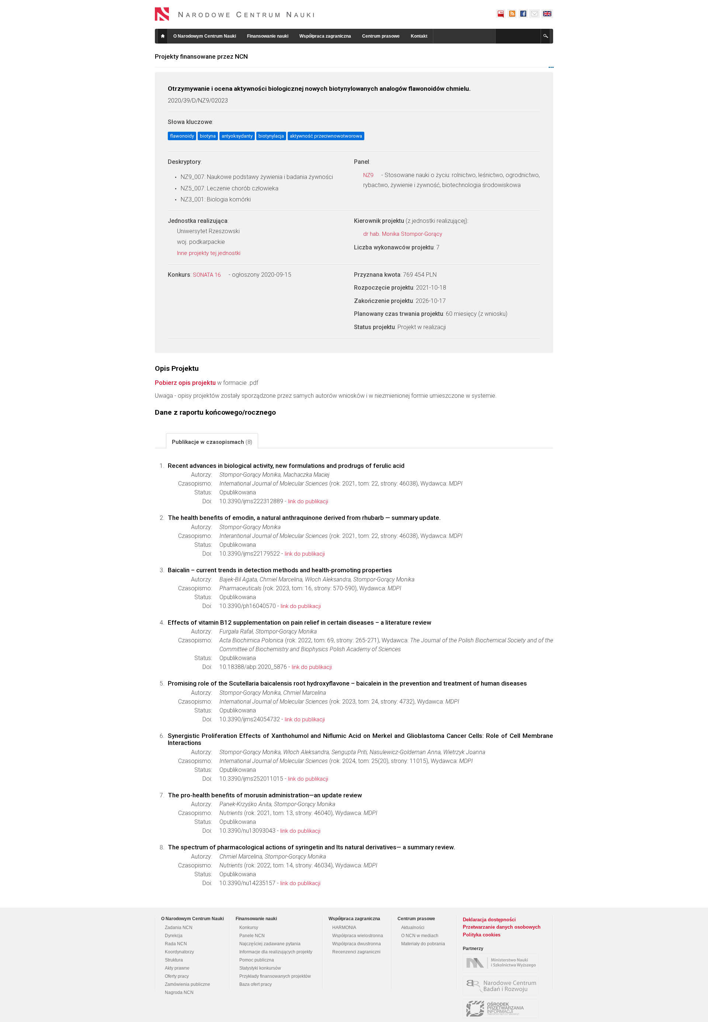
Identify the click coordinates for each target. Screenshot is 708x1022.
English (547, 13)
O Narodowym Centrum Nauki (204, 36)
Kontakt (419, 36)
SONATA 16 (207, 275)
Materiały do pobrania (423, 944)
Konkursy (248, 927)
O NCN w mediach (419, 935)
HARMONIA (344, 927)
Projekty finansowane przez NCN (201, 56)
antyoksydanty (237, 136)
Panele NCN (252, 935)
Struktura (174, 960)
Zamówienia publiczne (187, 984)
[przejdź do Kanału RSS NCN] (512, 13)
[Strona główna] (234, 14)
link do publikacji (308, 501)
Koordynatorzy (179, 952)
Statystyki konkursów (260, 968)
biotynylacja (271, 136)
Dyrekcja (174, 935)
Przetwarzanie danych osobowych (502, 927)
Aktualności (412, 927)
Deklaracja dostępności (489, 919)
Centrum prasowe (381, 36)
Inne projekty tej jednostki (209, 253)
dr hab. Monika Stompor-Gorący (403, 234)
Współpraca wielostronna (357, 935)
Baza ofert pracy (255, 984)
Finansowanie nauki (267, 36)
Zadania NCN (178, 927)
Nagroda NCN (179, 992)
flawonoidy (182, 136)
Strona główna (162, 36)
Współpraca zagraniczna (325, 36)
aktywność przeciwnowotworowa (326, 136)
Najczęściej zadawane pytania (270, 944)
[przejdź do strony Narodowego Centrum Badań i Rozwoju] (502, 985)
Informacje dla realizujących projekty (275, 952)
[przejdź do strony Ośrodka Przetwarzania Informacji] (502, 1008)
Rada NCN (176, 944)
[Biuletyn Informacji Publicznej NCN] (501, 13)
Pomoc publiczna (256, 960)
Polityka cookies (481, 935)
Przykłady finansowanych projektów (275, 976)
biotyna (208, 136)
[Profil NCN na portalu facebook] (523, 13)
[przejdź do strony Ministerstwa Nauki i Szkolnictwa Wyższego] (502, 963)
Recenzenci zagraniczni (356, 952)
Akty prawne (177, 968)
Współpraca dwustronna (356, 944)
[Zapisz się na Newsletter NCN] (534, 13)
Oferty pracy (177, 976)
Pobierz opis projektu (185, 382)
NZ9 (369, 175)
